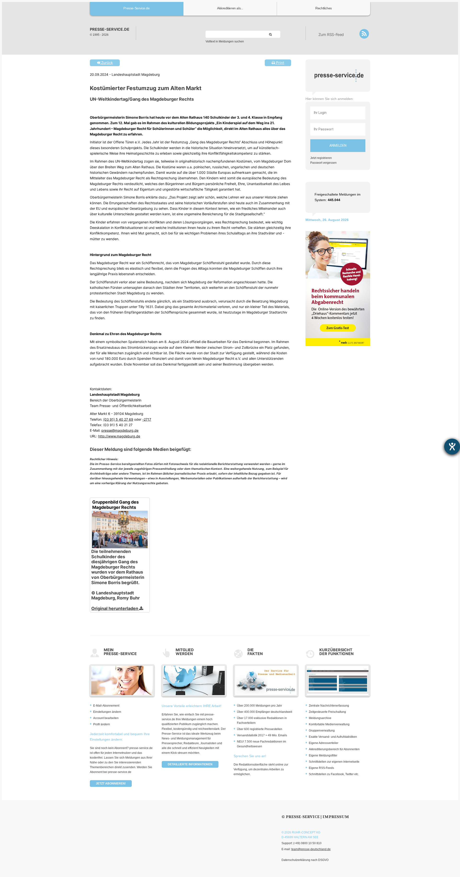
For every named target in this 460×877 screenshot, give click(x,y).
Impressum (335, 816)
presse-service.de (109, 29)
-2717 (146, 419)
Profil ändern (101, 724)
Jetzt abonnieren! (111, 783)
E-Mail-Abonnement (106, 705)
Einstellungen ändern (107, 712)
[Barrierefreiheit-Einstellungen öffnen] (452, 446)
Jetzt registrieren (321, 158)
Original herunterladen (115, 608)
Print (279, 62)
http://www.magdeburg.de (119, 436)
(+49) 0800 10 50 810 (307, 843)
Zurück (106, 62)
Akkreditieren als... (230, 8)
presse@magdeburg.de (119, 430)
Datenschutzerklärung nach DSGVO (305, 860)
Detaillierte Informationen (190, 764)
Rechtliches (323, 8)
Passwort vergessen (323, 162)
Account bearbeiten (106, 718)
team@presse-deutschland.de (311, 849)
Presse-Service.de (136, 8)
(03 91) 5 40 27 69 (118, 419)
